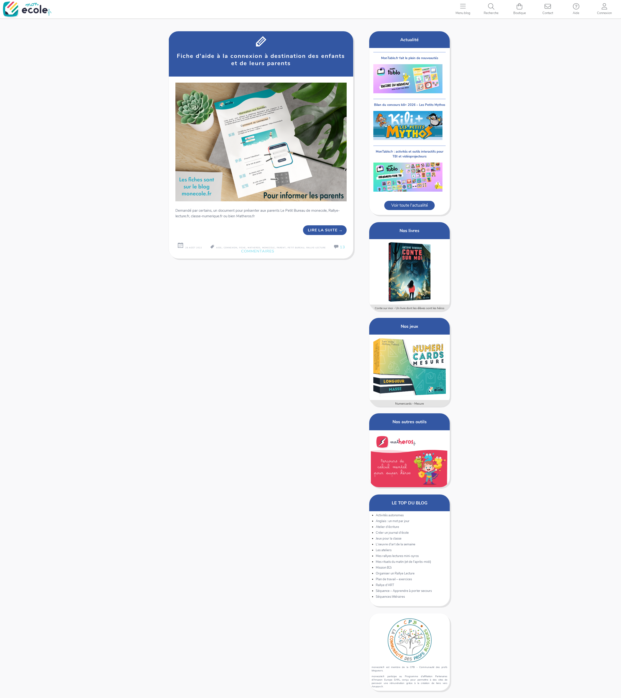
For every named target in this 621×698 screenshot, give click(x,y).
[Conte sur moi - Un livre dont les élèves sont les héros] (409, 272)
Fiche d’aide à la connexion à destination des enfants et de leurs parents (261, 59)
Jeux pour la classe (388, 538)
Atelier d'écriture (387, 527)
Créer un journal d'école (392, 533)
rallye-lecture (316, 247)
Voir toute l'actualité (409, 205)
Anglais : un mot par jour (392, 521)
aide (219, 247)
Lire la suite (325, 230)
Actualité (409, 40)
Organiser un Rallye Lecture (395, 573)
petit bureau (296, 247)
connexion (230, 247)
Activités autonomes (390, 515)
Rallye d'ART (385, 585)
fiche (242, 247)
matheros (254, 247)
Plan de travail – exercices (394, 579)
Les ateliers (384, 550)
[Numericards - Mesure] (409, 367)
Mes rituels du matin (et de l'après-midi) (403, 562)
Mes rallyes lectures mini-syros (397, 556)
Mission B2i (384, 567)
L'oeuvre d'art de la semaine (395, 544)
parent (281, 247)
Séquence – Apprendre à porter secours (404, 591)
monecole (268, 247)
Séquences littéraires (390, 597)
